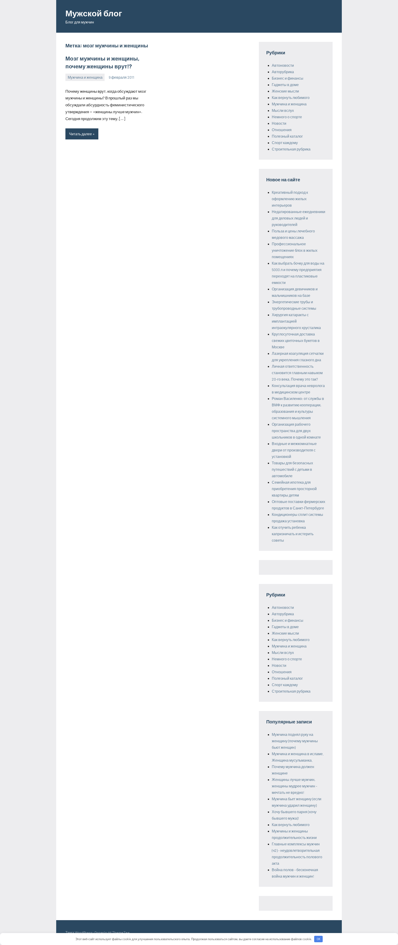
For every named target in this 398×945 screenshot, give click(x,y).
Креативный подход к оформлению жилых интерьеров (290, 198)
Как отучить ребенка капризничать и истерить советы (292, 533)
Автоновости (283, 65)
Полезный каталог (287, 136)
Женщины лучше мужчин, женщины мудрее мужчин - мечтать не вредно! (294, 786)
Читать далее (80, 134)
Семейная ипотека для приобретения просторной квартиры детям (294, 488)
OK (318, 939)
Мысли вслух (283, 110)
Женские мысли (285, 91)
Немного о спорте (287, 117)
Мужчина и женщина (85, 77)
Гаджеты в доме (285, 84)
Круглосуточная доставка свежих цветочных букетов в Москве (296, 340)
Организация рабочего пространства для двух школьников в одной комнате (296, 430)
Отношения (282, 129)
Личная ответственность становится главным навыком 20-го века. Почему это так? (297, 372)
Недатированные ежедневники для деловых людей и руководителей (298, 218)
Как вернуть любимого (291, 97)
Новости (279, 123)
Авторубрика (283, 71)
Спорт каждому (285, 142)
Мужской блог (93, 13)
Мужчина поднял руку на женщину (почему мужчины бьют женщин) (295, 740)
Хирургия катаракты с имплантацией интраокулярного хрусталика (296, 321)
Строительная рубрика (291, 149)
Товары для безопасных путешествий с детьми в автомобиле (292, 469)
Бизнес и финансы (287, 78)
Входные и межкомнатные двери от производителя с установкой (294, 450)
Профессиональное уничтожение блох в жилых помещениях (294, 250)
